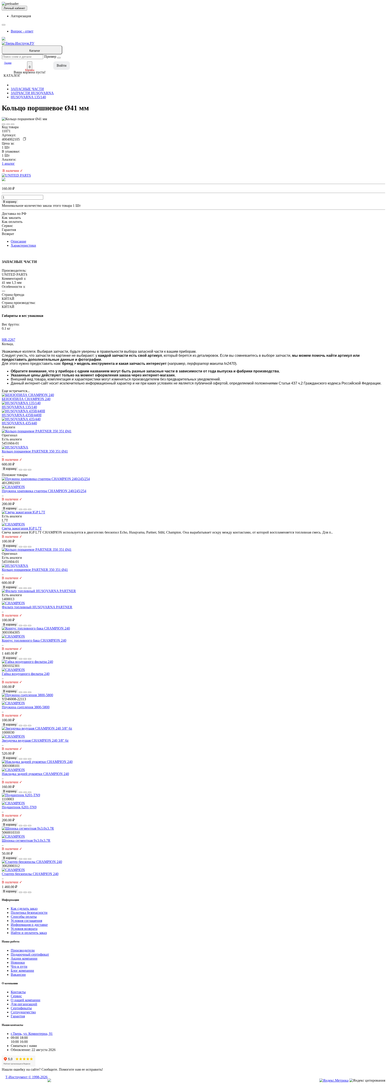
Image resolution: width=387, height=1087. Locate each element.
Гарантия (18, 1016)
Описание (18, 241)
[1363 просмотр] (12, 124)
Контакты (18, 992)
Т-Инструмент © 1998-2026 (26, 1077)
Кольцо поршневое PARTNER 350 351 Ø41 (35, 451)
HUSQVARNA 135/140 (28, 97)
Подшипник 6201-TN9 (19, 807)
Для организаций (24, 1004)
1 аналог (8, 163)
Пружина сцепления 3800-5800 (25, 707)
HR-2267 (8, 340)
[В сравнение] (8, 124)
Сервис (16, 996)
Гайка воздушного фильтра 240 (25, 674)
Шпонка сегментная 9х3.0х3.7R (26, 840)
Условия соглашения (26, 921)
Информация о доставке (29, 925)
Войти (62, 65)
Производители (23, 950)
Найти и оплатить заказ (29, 933)
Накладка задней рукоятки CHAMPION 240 (35, 774)
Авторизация (21, 16)
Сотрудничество (23, 1012)
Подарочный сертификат (30, 954)
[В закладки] (3, 124)
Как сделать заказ (24, 908)
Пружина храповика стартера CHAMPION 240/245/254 (44, 491)
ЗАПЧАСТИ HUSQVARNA (32, 93)
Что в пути (19, 966)
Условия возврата (24, 929)
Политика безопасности (29, 912)
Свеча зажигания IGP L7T (22, 528)
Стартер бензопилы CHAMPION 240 (30, 874)
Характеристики (23, 245)
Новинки (18, 962)
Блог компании (22, 970)
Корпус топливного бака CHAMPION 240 (34, 640)
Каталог (34, 50)
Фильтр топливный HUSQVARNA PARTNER (37, 607)
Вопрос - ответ (22, 31)
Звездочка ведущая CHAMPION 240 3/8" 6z (35, 740)
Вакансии (18, 974)
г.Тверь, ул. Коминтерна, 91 (32, 1034)
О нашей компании (25, 1000)
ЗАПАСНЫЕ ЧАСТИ (27, 89)
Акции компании (24, 958)
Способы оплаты (24, 916)
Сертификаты (21, 1008)
